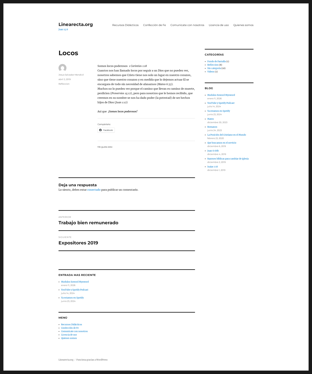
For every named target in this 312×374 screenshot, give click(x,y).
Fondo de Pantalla (216, 61)
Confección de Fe (154, 25)
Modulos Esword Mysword (75, 281)
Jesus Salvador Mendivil (71, 74)
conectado (94, 189)
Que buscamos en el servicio (221, 142)
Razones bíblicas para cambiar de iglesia (228, 158)
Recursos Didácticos (125, 25)
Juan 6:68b (213, 150)
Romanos (212, 127)
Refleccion (64, 83)
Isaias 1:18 (212, 166)
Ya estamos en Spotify (72, 297)
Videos (210, 71)
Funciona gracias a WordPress (92, 359)
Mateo (210, 119)
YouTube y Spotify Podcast (74, 289)
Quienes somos (243, 25)
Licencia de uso (219, 25)
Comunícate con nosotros (187, 25)
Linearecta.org (75, 24)
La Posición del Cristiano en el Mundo (226, 134)
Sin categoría (214, 68)
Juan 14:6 (63, 29)
